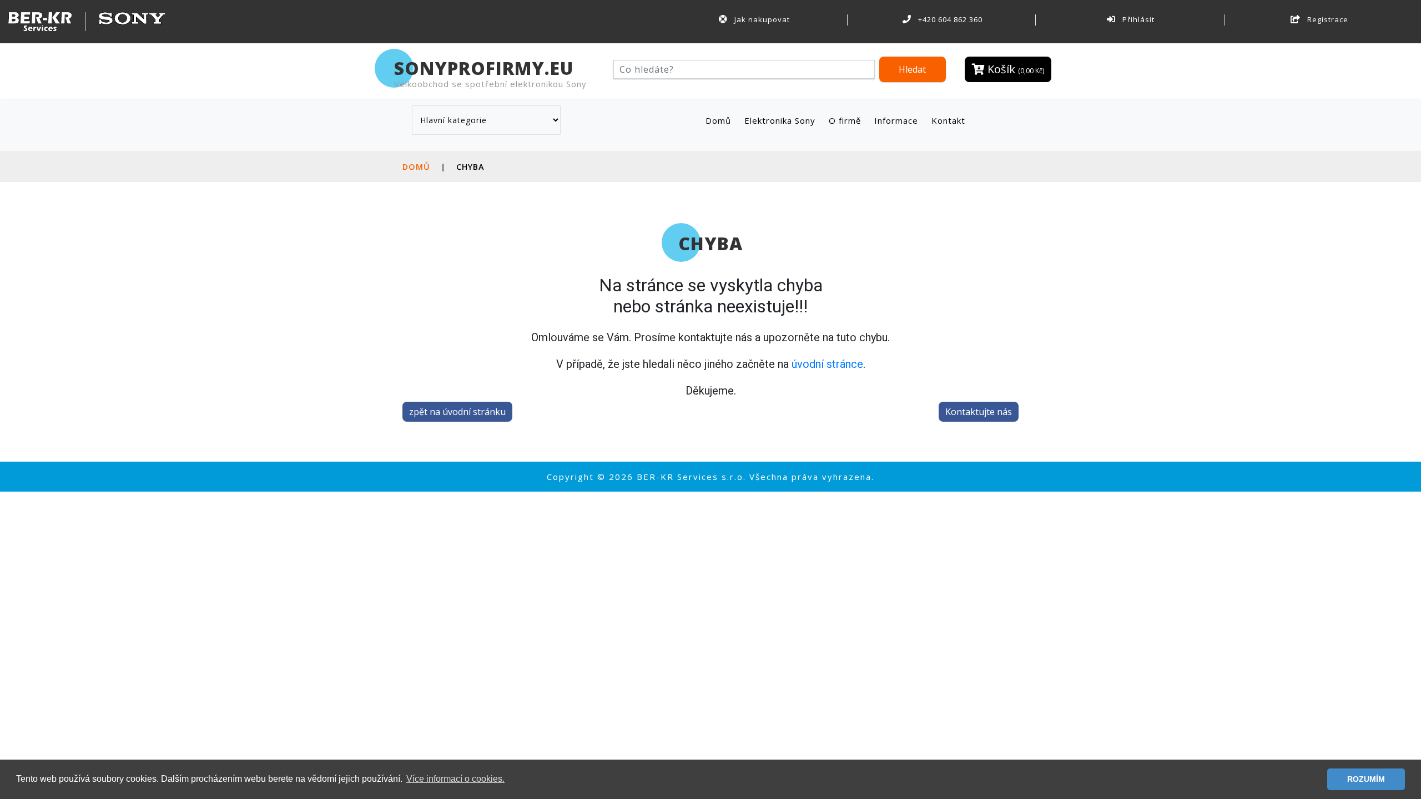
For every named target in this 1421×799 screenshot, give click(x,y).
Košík (1014, 69)
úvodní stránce (827, 364)
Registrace (1326, 19)
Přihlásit (1137, 19)
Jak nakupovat (761, 19)
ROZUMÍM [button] (1366, 779)
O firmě (845, 120)
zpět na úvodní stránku (457, 412)
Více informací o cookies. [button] (455, 778)
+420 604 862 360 (949, 19)
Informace (896, 120)
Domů (720, 120)
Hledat (912, 69)
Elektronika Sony (779, 120)
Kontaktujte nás (978, 412)
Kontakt (948, 120)
